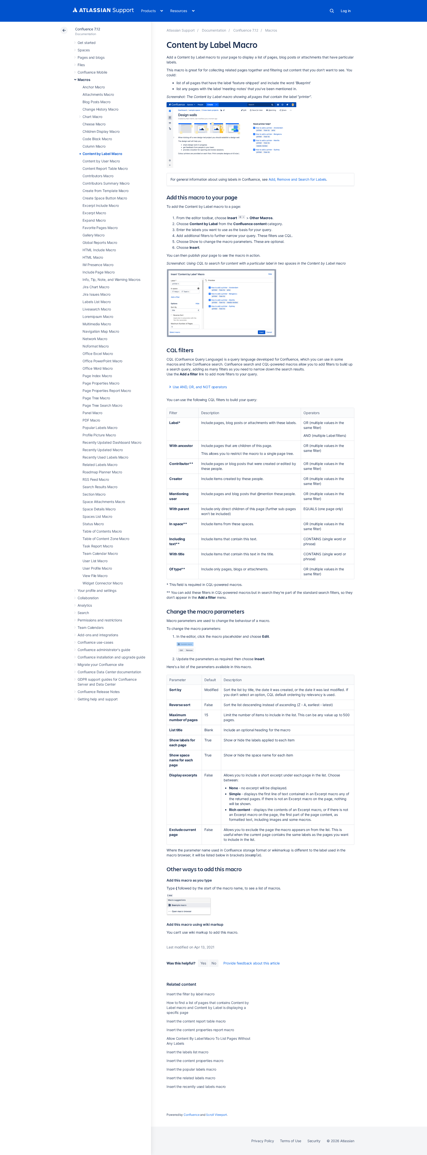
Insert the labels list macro (187, 1052)
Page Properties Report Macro (107, 390)
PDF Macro (91, 420)
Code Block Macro (97, 139)
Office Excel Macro (98, 353)
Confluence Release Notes (99, 692)
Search (332, 11)
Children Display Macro (101, 131)
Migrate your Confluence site (101, 664)
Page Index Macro (97, 376)
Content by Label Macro (102, 154)
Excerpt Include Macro (101, 205)
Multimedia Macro (97, 324)
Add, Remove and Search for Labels (297, 179)
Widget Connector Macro (103, 583)
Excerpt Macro (94, 213)
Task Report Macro (98, 546)
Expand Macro (94, 220)
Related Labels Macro (100, 464)
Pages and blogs (91, 57)
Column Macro (94, 146)
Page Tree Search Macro (102, 405)
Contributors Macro (98, 176)
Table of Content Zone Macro (106, 539)
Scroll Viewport (216, 1114)
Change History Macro (100, 109)
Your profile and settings (97, 590)
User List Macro (95, 561)
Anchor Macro (94, 87)
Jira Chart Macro (96, 287)
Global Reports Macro (100, 242)
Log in (346, 11)
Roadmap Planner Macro (102, 472)
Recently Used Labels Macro (105, 457)
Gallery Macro (94, 235)
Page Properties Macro (101, 383)
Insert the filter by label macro (190, 994)
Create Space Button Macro (105, 198)
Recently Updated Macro (103, 450)
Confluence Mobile (92, 72)
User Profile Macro (97, 568)
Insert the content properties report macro (200, 1030)
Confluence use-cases (95, 642)
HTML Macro (93, 257)
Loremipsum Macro (98, 316)
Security (313, 1141)
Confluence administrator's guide (104, 650)
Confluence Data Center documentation (109, 672)
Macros (84, 79)
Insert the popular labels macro (191, 1069)
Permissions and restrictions (100, 620)
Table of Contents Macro (102, 531)
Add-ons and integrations (98, 635)
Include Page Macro (99, 272)
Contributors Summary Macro (106, 183)
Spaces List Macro (97, 516)
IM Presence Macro (98, 265)
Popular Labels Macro (100, 427)
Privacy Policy (262, 1141)
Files (81, 65)
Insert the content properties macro (195, 1061)
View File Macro (95, 576)
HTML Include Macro (99, 250)
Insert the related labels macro (191, 1078)
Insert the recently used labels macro (196, 1086)
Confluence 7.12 (87, 29)
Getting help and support (98, 699)
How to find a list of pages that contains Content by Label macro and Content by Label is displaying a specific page (208, 1008)
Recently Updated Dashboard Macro (112, 442)
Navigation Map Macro (101, 331)
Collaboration (88, 598)
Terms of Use (290, 1141)
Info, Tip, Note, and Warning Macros (111, 279)
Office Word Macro (98, 368)
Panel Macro (92, 413)
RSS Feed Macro (96, 479)
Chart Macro (92, 117)
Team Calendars (91, 627)
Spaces (84, 50)
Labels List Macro (97, 302)
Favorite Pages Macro (100, 228)
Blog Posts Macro (96, 102)
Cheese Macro (94, 124)
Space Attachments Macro (104, 502)
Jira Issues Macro (96, 294)
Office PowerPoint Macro (102, 361)
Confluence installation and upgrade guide (111, 657)
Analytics (85, 605)
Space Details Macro (99, 509)
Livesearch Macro (97, 309)
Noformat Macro (96, 346)
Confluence (191, 1114)
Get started (87, 42)
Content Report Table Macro (105, 168)
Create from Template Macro (105, 191)
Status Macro (93, 524)
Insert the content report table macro (196, 1021)
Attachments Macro (98, 94)
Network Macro (95, 339)
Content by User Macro (101, 161)
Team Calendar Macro (100, 553)
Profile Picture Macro (99, 435)
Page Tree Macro (96, 398)
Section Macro (94, 494)
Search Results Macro (100, 487)
